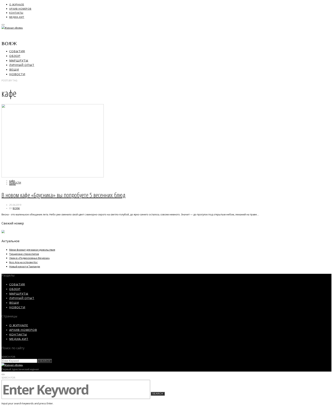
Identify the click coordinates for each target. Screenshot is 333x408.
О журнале (16, 4)
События (17, 51)
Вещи (14, 69)
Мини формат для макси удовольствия (32, 249)
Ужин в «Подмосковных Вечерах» (29, 258)
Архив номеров (20, 8)
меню (12, 184)
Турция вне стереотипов (24, 254)
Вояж (16, 208)
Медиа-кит (16, 17)
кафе (12, 180)
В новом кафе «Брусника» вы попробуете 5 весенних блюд (63, 195)
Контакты (16, 12)
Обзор (14, 56)
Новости (17, 74)
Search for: (9, 356)
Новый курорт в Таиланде (24, 266)
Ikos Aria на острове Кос (23, 262)
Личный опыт (21, 65)
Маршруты (18, 60)
